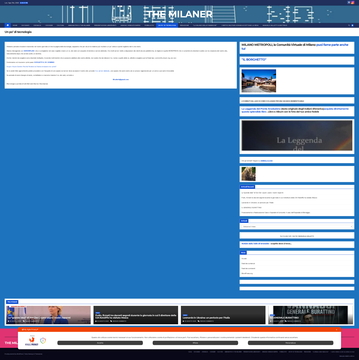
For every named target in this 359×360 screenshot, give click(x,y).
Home (15, 25)
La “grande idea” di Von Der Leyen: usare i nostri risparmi (262, 193)
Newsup (30, 354)
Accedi (244, 258)
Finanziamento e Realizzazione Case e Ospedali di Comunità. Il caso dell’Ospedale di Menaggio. (276, 212)
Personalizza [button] (291, 343)
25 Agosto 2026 (190, 321)
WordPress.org (247, 273)
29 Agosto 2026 (16, 321)
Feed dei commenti (248, 268)
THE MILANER (179, 14)
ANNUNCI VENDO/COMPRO (131, 25)
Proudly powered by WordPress (14, 354)
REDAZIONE (184, 25)
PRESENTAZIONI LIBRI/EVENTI (105, 25)
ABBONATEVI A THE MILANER (79, 25)
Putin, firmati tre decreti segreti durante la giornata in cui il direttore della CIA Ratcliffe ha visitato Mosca (279, 198)
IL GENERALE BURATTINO (251, 208)
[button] (349, 25)
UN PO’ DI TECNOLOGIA (167, 25)
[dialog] (179, 338)
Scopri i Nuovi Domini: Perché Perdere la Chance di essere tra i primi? (31, 67)
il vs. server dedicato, (102, 71)
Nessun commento (32, 321)
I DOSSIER (49, 25)
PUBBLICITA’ (149, 25)
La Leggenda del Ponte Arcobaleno (261, 108)
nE (29, 51)
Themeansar (38, 354)
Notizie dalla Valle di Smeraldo (256, 243)
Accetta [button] (100, 343)
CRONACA (37, 25)
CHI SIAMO (25, 25)
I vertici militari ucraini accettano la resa (240, 25)
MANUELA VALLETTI (306, 236)
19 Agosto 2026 (278, 321)
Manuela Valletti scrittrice (275, 25)
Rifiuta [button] (195, 343)
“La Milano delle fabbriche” (205, 25)
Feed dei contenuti (248, 263)
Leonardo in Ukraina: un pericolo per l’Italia (257, 203)
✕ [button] (336, 330)
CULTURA (60, 25)
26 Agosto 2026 (103, 321)
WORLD (10, 315)
